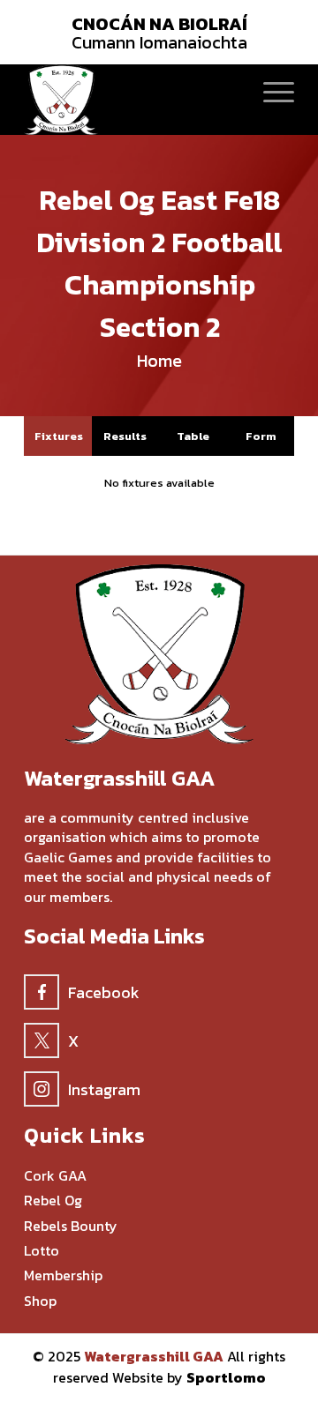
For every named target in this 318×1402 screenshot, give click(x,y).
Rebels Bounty (70, 1226)
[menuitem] (270, 90)
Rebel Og (53, 1200)
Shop (40, 1301)
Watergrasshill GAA (153, 1356)
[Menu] (270, 90)
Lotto (41, 1251)
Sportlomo (226, 1377)
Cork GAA (55, 1176)
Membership (63, 1275)
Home (159, 360)
